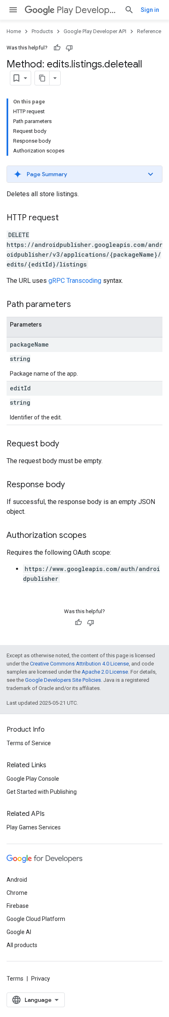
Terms (15, 978)
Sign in (150, 10)
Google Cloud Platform (36, 919)
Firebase (18, 906)
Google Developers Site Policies (63, 680)
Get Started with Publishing (42, 792)
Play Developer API (87, 10)
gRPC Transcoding (74, 280)
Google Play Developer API (95, 31)
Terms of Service (29, 743)
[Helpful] (57, 48)
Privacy (40, 978)
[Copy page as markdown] (42, 78)
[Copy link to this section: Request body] (67, 444)
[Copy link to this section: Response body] (73, 485)
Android (17, 879)
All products (22, 945)
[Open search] (129, 10)
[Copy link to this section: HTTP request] (67, 218)
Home (14, 31)
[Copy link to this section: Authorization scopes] (95, 536)
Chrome (17, 892)
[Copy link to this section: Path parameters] (79, 305)
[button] (84, 174)
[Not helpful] (69, 48)
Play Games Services (34, 827)
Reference (149, 31)
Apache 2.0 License (105, 672)
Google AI (19, 932)
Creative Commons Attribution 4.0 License (79, 664)
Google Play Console (33, 778)
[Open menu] (13, 10)
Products (42, 31)
